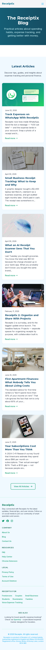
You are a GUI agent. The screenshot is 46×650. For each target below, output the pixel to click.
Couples (18, 596)
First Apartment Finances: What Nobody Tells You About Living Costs (22, 382)
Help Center (7, 557)
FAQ (3, 552)
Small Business (31, 596)
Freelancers (7, 596)
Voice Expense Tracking (12, 602)
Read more (10, 138)
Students (6, 599)
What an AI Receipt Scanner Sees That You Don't (20, 248)
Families (29, 599)
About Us (6, 532)
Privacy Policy (8, 572)
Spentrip (17, 619)
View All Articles (21, 486)
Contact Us (6, 541)
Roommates (18, 599)
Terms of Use (7, 576)
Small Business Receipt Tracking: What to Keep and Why (20, 181)
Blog (4, 537)
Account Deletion (9, 581)
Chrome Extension (9, 561)
